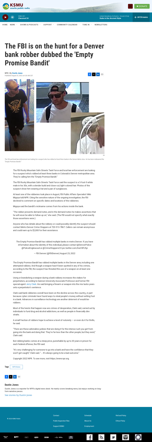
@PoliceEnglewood (31, 248)
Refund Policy (121, 415)
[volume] (12, 17)
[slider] (16, 17)
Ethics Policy (120, 421)
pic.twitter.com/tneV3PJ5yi (75, 248)
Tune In (86, 25)
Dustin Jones (17, 73)
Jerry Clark (31, 284)
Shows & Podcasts (29, 25)
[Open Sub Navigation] (17, 25)
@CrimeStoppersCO (52, 248)
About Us (87, 421)
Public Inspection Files (61, 421)
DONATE (143, 6)
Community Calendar (67, 25)
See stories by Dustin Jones (18, 395)
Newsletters (101, 25)
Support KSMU (58, 426)
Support (47, 25)
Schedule (87, 415)
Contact (56, 415)
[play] (5, 17)
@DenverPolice (84, 245)
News (12, 25)
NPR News (16, 367)
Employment (89, 426)
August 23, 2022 (67, 253)
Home (5, 25)
